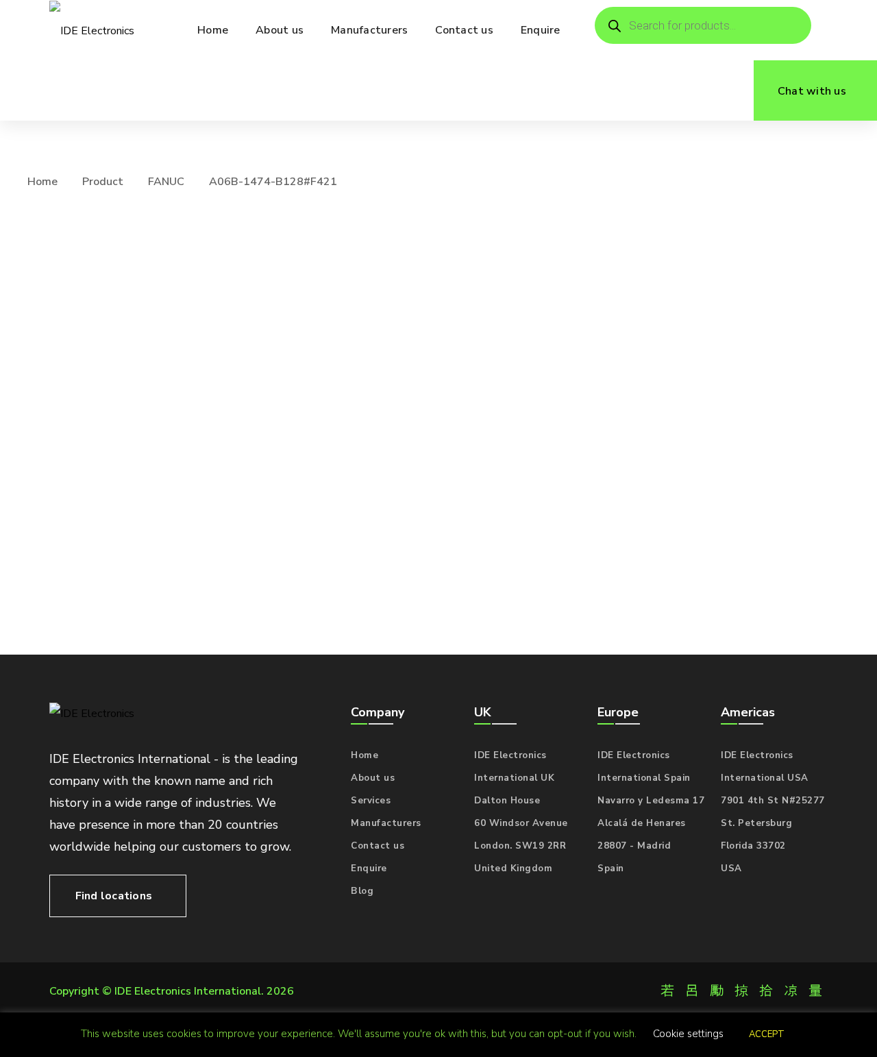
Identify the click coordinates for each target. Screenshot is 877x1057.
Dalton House (507, 800)
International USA (764, 778)
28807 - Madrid (634, 846)
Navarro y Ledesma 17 (650, 800)
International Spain (644, 778)
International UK (514, 778)
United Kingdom (513, 868)
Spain (610, 868)
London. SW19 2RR (520, 846)
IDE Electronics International (187, 991)
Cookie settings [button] (688, 1034)
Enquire (369, 868)
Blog (362, 891)
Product (102, 181)
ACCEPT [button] (767, 1034)
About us (373, 778)
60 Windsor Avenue (521, 823)
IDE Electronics (510, 755)
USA (731, 868)
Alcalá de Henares (641, 823)
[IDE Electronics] (91, 30)
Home (42, 181)
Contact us (377, 846)
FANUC (166, 181)
